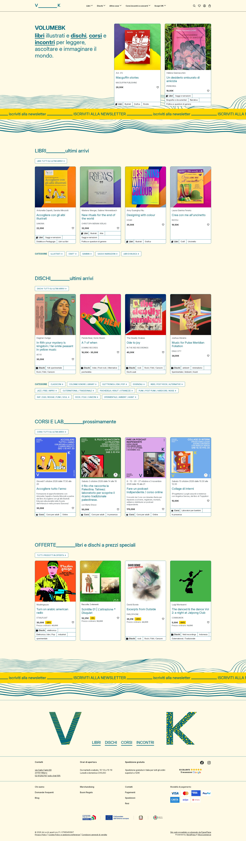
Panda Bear (87, 338)
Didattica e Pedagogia (46, 241)
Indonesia (203, 634)
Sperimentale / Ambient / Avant (185, 372)
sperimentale (42, 638)
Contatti (129, 787)
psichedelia (86, 372)
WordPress (191, 835)
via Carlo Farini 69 (43, 770)
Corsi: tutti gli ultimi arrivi (50, 432)
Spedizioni (130, 798)
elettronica (51, 630)
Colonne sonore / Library (81, 384)
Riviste (146, 104)
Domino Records (90, 348)
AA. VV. (119, 73)
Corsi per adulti (52, 514)
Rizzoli (175, 220)
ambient (186, 368)
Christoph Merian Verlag (94, 223)
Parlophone (133, 614)
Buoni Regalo (86, 792)
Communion (177, 618)
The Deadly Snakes (136, 338)
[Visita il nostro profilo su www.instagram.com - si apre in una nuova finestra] (209, 763)
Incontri (145, 742)
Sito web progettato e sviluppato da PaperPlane (190, 832)
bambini (86, 254)
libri (39, 35)
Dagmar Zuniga (44, 338)
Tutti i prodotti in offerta (50, 555)
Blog (37, 798)
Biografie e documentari (176, 100)
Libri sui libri (63, 241)
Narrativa (194, 100)
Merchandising (87, 787)
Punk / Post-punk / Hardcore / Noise (156, 391)
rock (139, 368)
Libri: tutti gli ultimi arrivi (50, 161)
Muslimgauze (43, 604)
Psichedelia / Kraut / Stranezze (115, 391)
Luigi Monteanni (179, 604)
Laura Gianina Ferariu (181, 210)
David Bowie (133, 604)
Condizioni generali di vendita (94, 835)
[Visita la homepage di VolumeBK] (47, 6)
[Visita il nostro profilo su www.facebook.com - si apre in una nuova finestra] (202, 763)
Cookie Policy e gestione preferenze (64, 835)
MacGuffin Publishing (126, 83)
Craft (183, 241)
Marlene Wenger (89, 210)
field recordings (189, 634)
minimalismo (197, 368)
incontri (45, 42)
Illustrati (128, 104)
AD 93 (39, 354)
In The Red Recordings (137, 348)
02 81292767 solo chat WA (47, 775)
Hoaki (129, 220)
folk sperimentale (54, 368)
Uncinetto (192, 241)
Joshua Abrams (179, 338)
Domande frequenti (44, 792)
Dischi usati (131, 372)
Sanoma (40, 223)
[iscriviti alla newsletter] (123, 114)
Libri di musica (130, 254)
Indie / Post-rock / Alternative (104, 368)
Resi (127, 803)
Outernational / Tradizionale (77, 391)
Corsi (126, 742)
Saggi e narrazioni (183, 96)
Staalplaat (42, 618)
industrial (62, 634)
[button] (157, 87)
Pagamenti (130, 792)
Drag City (176, 351)
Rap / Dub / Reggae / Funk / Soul (52, 397)
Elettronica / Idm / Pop (113, 384)
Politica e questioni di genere (178, 104)
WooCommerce (204, 835)
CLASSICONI (56, 384)
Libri (88, 6)
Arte (101, 233)
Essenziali (138, 384)
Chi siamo (39, 787)
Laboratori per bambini (191, 510)
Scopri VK (159, 6)
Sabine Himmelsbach (107, 210)
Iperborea (171, 86)
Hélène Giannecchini (175, 73)
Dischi (100, 6)
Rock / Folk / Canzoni (46, 372)
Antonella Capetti (44, 210)
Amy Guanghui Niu (135, 210)
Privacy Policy (41, 835)
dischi (78, 35)
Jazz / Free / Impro (46, 391)
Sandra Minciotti (60, 210)
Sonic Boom (99, 338)
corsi (95, 35)
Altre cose (114, 6)
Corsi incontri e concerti (137, 6)
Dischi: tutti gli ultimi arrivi (50, 289)
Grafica (137, 104)
